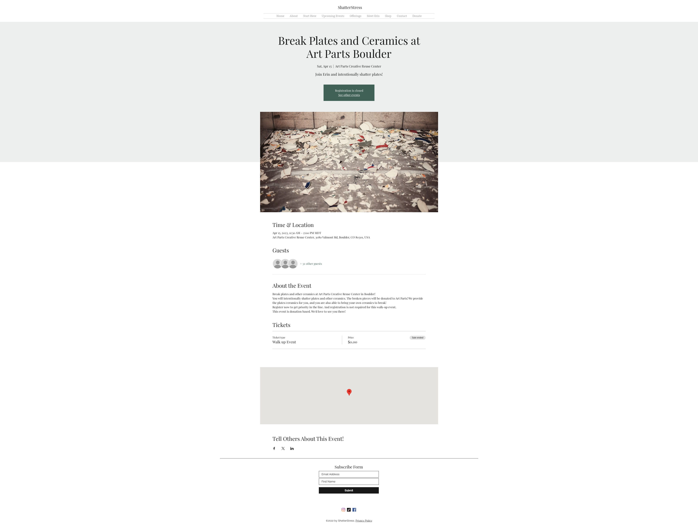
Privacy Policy (364, 520)
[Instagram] (343, 510)
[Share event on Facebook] (274, 448)
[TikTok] (349, 510)
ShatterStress (350, 7)
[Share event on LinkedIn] (292, 448)
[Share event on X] (283, 448)
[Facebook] (354, 510)
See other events (349, 95)
